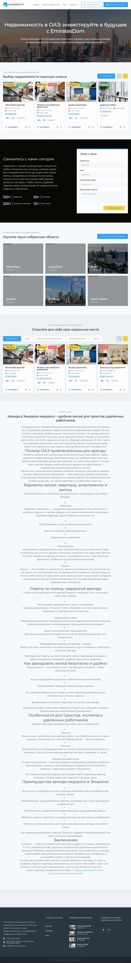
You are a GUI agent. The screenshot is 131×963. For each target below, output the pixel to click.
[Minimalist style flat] (72, 927)
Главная (36, 5)
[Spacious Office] (72, 946)
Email (82, 170)
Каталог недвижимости (51, 5)
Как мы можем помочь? (89, 190)
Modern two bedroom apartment (85, 932)
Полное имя (84, 161)
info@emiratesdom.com (16, 946)
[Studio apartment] (72, 939)
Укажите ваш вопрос (88, 180)
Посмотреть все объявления (112, 236)
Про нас (73, 5)
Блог (65, 5)
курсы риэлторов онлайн (89, 870)
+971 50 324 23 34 (93, 5)
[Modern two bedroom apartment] (72, 933)
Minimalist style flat (84, 926)
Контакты (49, 930)
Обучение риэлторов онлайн (65, 873)
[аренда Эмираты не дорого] (13, 4)
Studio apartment (83, 938)
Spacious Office (82, 944)
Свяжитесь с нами (117, 5)
